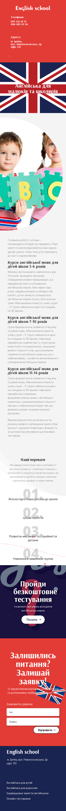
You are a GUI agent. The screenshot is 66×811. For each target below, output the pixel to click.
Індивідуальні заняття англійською (28, 793)
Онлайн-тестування (18, 798)
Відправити (45, 730)
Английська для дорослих (22, 788)
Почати (32, 619)
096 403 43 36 (19, 24)
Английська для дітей (19, 782)
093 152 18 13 (18, 21)
